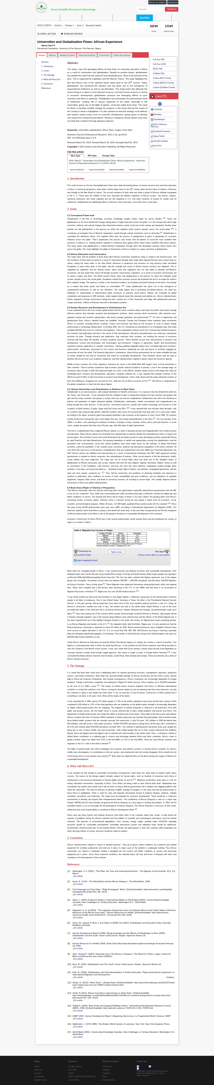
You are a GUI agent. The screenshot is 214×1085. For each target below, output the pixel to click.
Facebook (166, 131)
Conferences (39, 1076)
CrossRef (72, 1070)
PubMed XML (159, 73)
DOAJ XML (158, 69)
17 (149, 380)
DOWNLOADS (169, 31)
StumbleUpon (159, 119)
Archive (145, 17)
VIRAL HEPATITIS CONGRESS (82, 1076)
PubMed (170, 977)
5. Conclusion (47, 84)
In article (79, 876)
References (46, 88)
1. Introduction (47, 66)
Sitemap (106, 1070)
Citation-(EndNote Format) (164, 87)
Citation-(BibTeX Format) (163, 83)
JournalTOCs (73, 1080)
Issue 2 (80, 25)
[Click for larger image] (121, 539)
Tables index (116, 552)
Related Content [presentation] (67, 55)
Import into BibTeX (77, 170)
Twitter (162, 136)
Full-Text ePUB (159, 64)
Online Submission (97, 17)
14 (169, 503)
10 (128, 408)
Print (159, 146)
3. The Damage (47, 75)
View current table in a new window (154, 555)
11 (164, 218)
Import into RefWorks (137, 170)
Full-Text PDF (159, 59)
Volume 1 (69, 25)
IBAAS (71, 1073)
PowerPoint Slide (83, 555)
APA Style (92, 155)
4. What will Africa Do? (50, 79)
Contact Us (107, 1066)
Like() (161, 96)
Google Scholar (74, 1066)
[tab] (42, 55)
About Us (162, 17)
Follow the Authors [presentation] (121, 55)
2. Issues (45, 71)
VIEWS (153, 31)
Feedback (107, 1073)
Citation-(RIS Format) (162, 78)
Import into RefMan (116, 170)
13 (168, 652)
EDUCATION (44, 25)
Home (36, 1066)
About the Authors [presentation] (87, 55)
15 (95, 591)
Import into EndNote (97, 170)
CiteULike (158, 109)
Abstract (44, 62)
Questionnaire (108, 1080)
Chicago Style (108, 155)
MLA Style (75, 156)
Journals (37, 1073)
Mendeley (158, 114)
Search (171, 9)
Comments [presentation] (104, 55)
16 (172, 228)
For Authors (71, 17)
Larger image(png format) (86, 560)
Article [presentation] (42, 55)
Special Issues (40, 1080)
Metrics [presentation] (52, 55)
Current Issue (124, 17)
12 (137, 591)
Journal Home (48, 17)
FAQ (104, 1076)
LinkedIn (164, 141)
